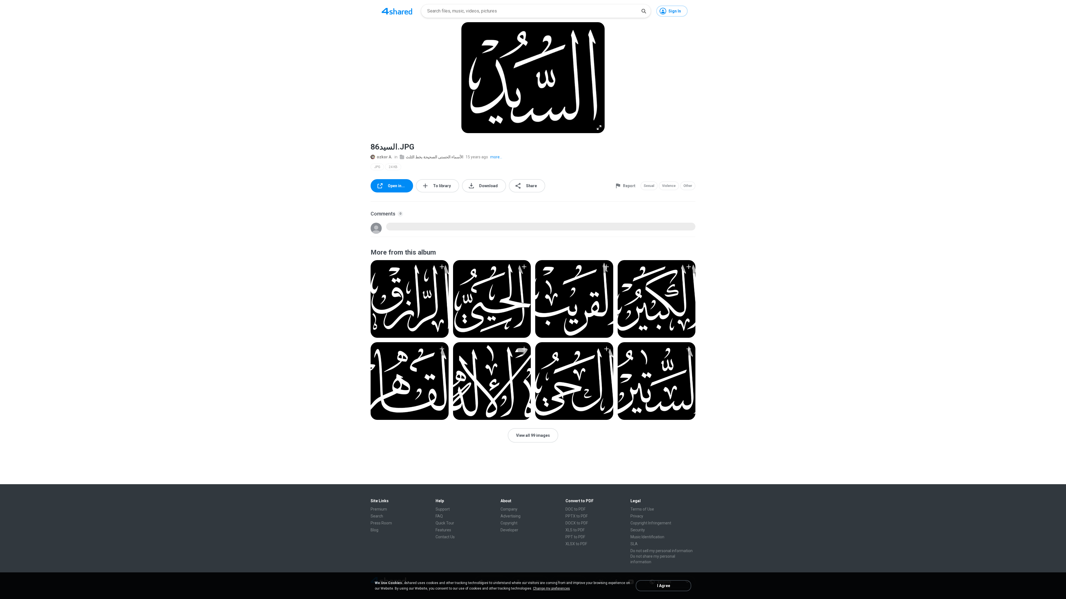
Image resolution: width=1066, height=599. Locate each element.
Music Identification (647, 537)
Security (637, 530)
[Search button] (643, 11)
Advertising (511, 516)
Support (443, 509)
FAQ (439, 516)
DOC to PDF (575, 509)
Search (377, 516)
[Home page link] (397, 11)
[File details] (410, 299)
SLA (634, 544)
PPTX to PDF (576, 516)
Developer (509, 530)
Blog (374, 530)
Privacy (636, 516)
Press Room (381, 523)
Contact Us (445, 537)
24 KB (393, 167)
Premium (379, 509)
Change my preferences (551, 588)
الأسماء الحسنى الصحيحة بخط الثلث (434, 157)
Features (443, 530)
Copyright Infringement (650, 523)
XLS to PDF (575, 530)
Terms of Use (642, 509)
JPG (377, 167)
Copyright (509, 523)
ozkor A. (384, 157)
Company (509, 509)
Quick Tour (445, 523)
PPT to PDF (575, 537)
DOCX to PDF (576, 523)
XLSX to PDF (576, 544)
